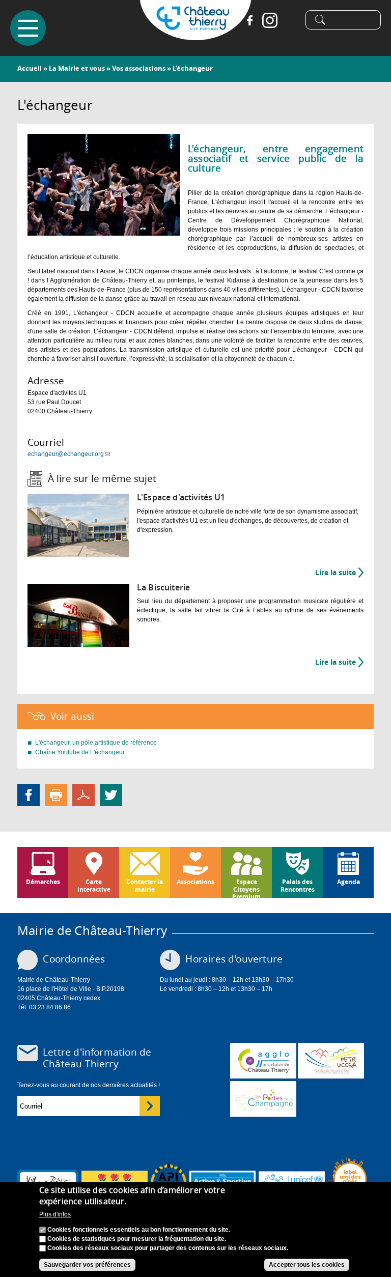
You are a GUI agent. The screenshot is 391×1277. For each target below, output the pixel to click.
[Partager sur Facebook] (28, 795)
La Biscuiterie (163, 587)
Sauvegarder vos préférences (87, 1264)
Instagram (270, 20)
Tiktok (290, 20)
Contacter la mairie (144, 885)
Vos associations (138, 68)
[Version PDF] (83, 795)
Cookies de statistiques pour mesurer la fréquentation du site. (136, 1238)
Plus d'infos (55, 1214)
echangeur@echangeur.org (68, 454)
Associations (195, 881)
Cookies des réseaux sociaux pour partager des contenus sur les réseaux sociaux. (167, 1248)
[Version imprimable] (56, 795)
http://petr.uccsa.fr (331, 1061)
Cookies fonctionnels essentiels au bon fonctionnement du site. (138, 1229)
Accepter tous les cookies (307, 1264)
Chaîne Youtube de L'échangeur (80, 752)
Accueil (29, 68)
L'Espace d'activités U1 (181, 497)
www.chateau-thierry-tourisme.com (263, 1099)
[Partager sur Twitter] (111, 795)
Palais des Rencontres (298, 885)
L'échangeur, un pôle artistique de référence (96, 742)
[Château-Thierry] (195, 35)
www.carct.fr (263, 1061)
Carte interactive (93, 885)
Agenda (348, 881)
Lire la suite (339, 572)
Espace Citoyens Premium (246, 887)
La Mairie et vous (77, 68)
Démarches (43, 881)
